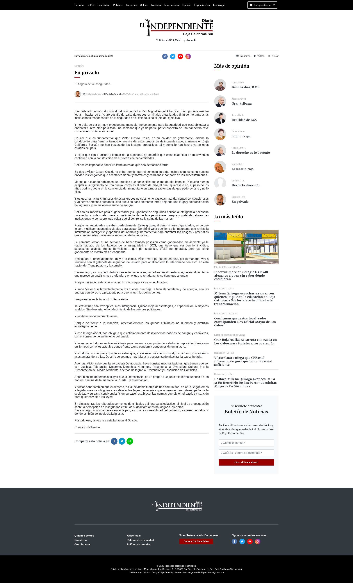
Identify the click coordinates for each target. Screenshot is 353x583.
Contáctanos (82, 544)
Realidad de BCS (244, 120)
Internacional (171, 4)
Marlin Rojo (237, 164)
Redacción (219, 288)
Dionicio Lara (96, 94)
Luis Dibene (238, 82)
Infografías (244, 56)
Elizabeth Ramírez (223, 267)
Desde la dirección (246, 185)
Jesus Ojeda (238, 115)
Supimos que (242, 136)
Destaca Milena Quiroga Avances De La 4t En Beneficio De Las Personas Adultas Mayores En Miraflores (245, 382)
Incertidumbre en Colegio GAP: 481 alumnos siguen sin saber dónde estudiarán (241, 275)
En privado (240, 201)
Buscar (275, 56)
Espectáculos (202, 4)
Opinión (186, 4)
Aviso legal (134, 535)
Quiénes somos (84, 535)
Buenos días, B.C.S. (246, 87)
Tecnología (219, 4)
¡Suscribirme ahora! (246, 462)
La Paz (91, 4)
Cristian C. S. (238, 180)
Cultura (144, 4)
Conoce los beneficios (196, 541)
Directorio (80, 540)
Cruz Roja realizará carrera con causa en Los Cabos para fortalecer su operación (245, 341)
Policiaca (118, 4)
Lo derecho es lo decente (251, 152)
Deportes (131, 4)
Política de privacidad (140, 540)
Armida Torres (239, 131)
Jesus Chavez (239, 99)
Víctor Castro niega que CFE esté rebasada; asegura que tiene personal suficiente (243, 361)
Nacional (156, 4)
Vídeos (260, 56)
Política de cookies (139, 544)
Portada (79, 4)
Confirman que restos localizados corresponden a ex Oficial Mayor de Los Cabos (245, 321)
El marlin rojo (243, 169)
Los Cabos (104, 4)
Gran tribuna (242, 103)
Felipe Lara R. (239, 148)
